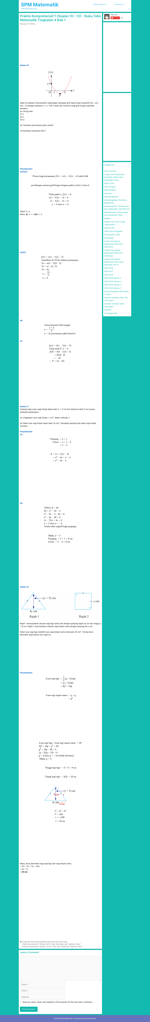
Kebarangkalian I (111, 197)
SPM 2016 (108, 268)
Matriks (107, 218)
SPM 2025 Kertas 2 (112, 288)
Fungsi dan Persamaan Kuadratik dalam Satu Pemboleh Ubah (44, 942)
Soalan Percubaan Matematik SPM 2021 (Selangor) (113, 253)
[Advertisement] (60, 47)
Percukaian (109, 238)
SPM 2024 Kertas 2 (112, 285)
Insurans (108, 193)
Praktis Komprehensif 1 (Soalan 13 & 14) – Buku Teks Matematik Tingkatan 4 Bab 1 (52, 946)
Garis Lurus (109, 183)
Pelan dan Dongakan (113, 231)
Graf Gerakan (110, 190)
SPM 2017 (108, 271)
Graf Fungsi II (110, 187)
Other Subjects (99, 4)
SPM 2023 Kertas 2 (112, 281)
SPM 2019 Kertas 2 (112, 278)
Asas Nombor (110, 171)
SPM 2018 (108, 275)
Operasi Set (109, 228)
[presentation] (60, 176)
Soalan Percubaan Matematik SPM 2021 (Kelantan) (113, 244)
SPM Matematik (40, 5)
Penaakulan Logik (112, 234)
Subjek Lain (118, 4)
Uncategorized (110, 313)
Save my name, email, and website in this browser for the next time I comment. (58, 1002)
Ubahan (107, 310)
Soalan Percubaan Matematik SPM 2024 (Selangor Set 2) (113, 262)
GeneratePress (90, 1018)
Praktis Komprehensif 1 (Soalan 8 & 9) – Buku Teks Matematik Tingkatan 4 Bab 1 (51, 944)
